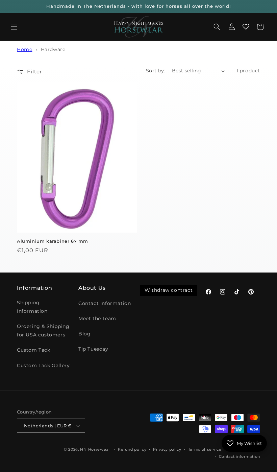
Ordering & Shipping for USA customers (43, 330)
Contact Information (104, 303)
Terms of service (205, 449)
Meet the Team (97, 318)
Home (24, 49)
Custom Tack (33, 350)
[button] (14, 26)
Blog (84, 334)
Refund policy (132, 449)
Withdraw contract (169, 290)
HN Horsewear (95, 449)
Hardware (53, 49)
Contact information (239, 456)
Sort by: (155, 71)
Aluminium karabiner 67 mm (52, 241)
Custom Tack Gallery (43, 365)
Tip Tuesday (93, 349)
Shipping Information (32, 307)
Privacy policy (167, 449)
